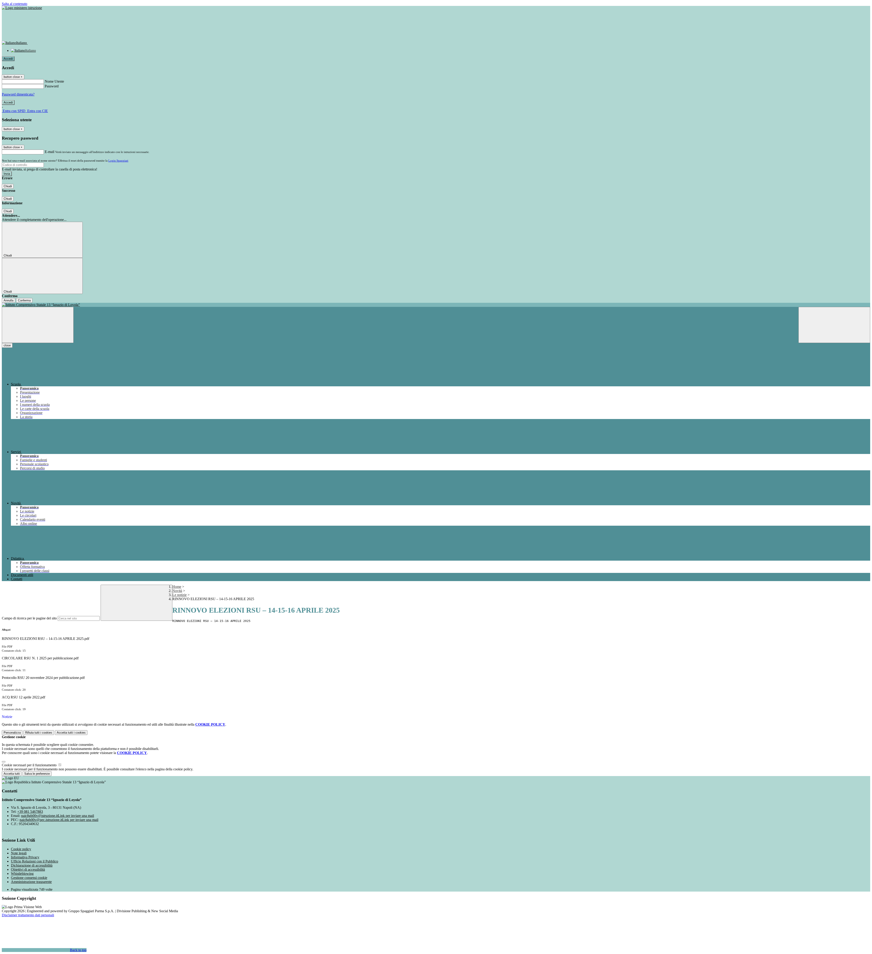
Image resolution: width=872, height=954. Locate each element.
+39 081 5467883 (30, 811)
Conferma (24, 300)
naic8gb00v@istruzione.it (57, 816)
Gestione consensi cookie (29, 878)
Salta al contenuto (14, 4)
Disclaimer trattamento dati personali (28, 915)
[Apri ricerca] (834, 325)
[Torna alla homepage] (436, 305)
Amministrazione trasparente (31, 882)
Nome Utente (54, 81)
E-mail (49, 152)
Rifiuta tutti (38, 732)
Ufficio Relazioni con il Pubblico (34, 861)
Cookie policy (21, 849)
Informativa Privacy (25, 857)
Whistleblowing (22, 873)
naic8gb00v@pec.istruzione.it (59, 820)
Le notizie (179, 595)
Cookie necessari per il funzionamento (29, 765)
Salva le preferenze (37, 773)
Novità (177, 591)
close (7, 345)
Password (52, 86)
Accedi (8, 58)
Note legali (19, 853)
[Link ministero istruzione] (22, 8)
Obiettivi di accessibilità (28, 869)
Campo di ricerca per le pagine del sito (29, 618)
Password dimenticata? (18, 94)
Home (176, 587)
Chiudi (8, 186)
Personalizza (12, 732)
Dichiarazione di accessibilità (31, 865)
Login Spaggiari (118, 160)
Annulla (8, 300)
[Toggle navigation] (38, 325)
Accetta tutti (71, 732)
